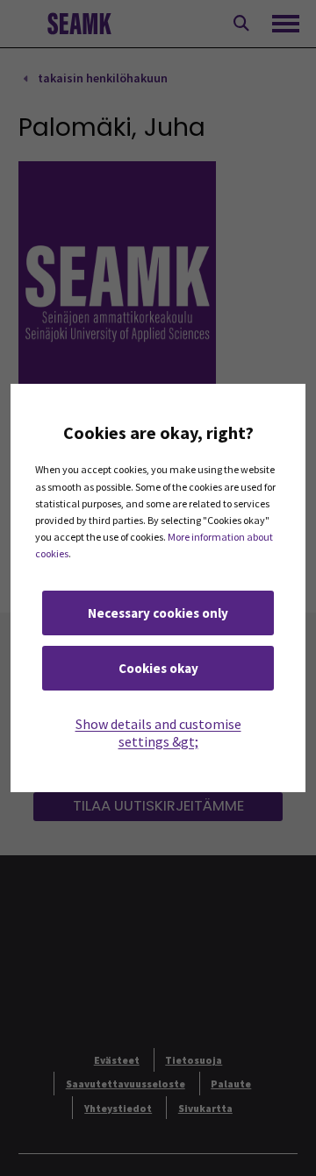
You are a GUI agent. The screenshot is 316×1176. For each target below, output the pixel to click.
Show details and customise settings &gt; (158, 732)
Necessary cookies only (158, 613)
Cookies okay (158, 668)
